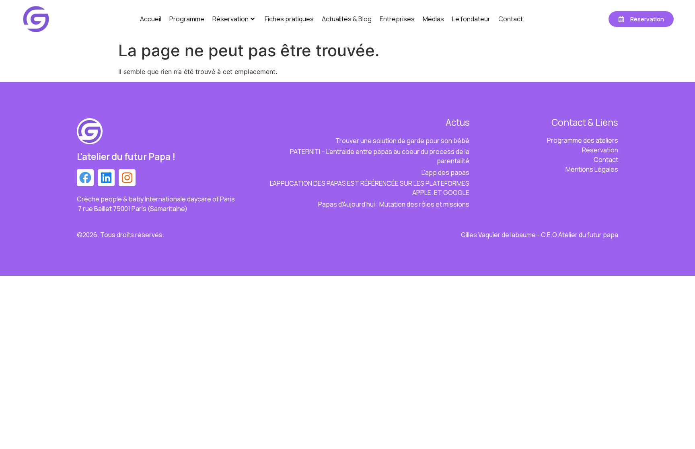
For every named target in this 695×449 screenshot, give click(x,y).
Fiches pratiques (289, 18)
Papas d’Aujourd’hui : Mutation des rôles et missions (393, 204)
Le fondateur (471, 18)
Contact (510, 18)
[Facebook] (85, 177)
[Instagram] (127, 177)
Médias (433, 18)
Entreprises (397, 18)
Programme (186, 18)
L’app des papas (445, 172)
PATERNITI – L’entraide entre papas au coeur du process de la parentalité (379, 156)
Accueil (150, 18)
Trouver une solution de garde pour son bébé (402, 140)
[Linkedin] (106, 177)
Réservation (230, 18)
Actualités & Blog (347, 18)
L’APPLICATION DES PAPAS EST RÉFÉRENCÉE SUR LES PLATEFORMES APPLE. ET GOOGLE (369, 188)
